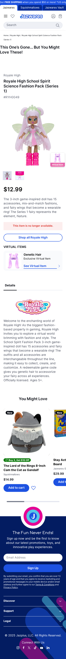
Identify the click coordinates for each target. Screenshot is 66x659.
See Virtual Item (35, 266)
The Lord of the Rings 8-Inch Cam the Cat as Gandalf (25, 468)
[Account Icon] (51, 16)
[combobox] (33, 25)
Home (6, 36)
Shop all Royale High (33, 237)
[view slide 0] (7, 175)
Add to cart (16, 487)
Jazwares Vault (54, 8)
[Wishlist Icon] (12, 16)
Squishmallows (30, 8)
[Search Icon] (57, 25)
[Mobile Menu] (6, 16)
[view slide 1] (19, 175)
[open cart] (58, 16)
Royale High (15, 36)
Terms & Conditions (44, 585)
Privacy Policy (11, 588)
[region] (33, 61)
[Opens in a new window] (18, 647)
